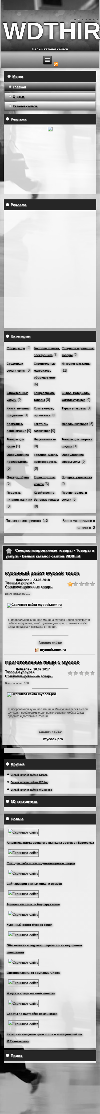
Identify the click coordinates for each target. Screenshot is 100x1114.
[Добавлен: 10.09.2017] (31, 694)
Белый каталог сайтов (50, 49)
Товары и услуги (18, 583)
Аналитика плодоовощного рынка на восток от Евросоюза (50, 842)
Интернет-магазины (76, 363)
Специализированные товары (28, 587)
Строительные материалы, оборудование (44, 370)
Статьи (18, 97)
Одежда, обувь (18, 477)
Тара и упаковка (74, 408)
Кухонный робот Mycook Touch (30, 924)
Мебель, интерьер (75, 423)
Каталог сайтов (25, 106)
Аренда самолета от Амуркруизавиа (33, 904)
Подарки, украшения (77, 477)
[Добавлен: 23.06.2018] (34, 605)
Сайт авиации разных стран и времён (34, 883)
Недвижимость (45, 439)
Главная (19, 87)
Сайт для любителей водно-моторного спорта (41, 863)
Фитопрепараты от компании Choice (33, 972)
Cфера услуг (16, 348)
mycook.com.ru (53, 650)
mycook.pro (53, 739)
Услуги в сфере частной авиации (31, 993)
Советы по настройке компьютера (32, 1013)
